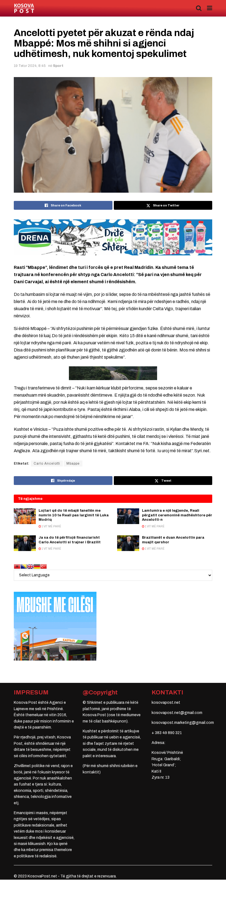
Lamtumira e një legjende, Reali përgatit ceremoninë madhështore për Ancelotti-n (177, 515)
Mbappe (73, 463)
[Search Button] (198, 8)
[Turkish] (43, 566)
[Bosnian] (23, 566)
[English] (30, 566)
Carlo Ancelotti (47, 463)
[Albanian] (17, 566)
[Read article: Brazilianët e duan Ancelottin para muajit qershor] (128, 543)
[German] (37, 566)
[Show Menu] (209, 8)
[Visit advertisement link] (113, 237)
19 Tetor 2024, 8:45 (30, 66)
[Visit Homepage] (24, 8)
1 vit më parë (51, 526)
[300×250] (55, 626)
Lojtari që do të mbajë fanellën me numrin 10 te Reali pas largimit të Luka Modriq (74, 515)
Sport (58, 66)
